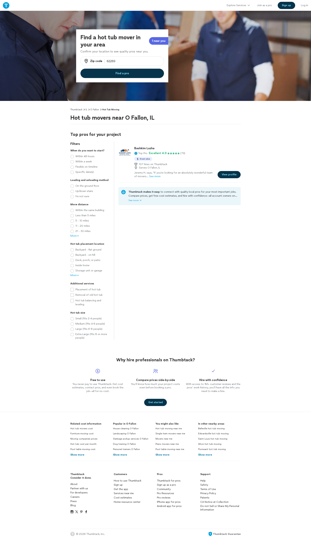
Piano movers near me (167, 444)
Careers (75, 496)
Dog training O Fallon (124, 444)
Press (73, 501)
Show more (77, 454)
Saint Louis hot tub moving (212, 439)
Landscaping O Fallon (124, 433)
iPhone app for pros (169, 501)
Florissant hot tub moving (212, 449)
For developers (79, 492)
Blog (73, 505)
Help (203, 480)
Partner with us (79, 488)
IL (86, 109)
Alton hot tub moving (209, 444)
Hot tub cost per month (83, 444)
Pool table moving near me (170, 449)
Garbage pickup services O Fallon (130, 439)
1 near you (158, 41)
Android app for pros (169, 506)
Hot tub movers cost (81, 428)
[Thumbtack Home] (6, 5)
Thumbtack (76, 109)
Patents (204, 497)
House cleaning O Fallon (126, 428)
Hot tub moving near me (169, 428)
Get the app (121, 489)
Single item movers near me (170, 433)
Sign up (118, 484)
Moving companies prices (83, 439)
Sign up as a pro (166, 484)
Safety (204, 484)
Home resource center (127, 501)
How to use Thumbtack (127, 480)
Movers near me (164, 439)
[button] (140, 153)
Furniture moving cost (82, 433)
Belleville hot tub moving (211, 428)
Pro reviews (163, 497)
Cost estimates (123, 497)
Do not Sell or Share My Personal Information (219, 508)
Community (164, 489)
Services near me (124, 493)
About (74, 484)
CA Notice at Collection (214, 501)
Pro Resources (165, 493)
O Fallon (94, 109)
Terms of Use (208, 489)
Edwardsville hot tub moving (213, 433)
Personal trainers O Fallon (126, 449)
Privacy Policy (208, 493)
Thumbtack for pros (169, 480)
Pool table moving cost (82, 449)
